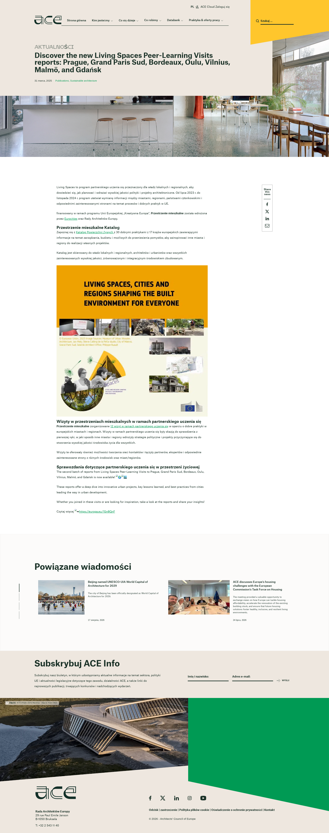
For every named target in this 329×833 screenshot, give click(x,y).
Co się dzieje (127, 20)
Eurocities (70, 218)
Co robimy (151, 20)
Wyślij (285, 680)
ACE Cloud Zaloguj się (215, 7)
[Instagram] (190, 798)
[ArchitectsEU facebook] (150, 798)
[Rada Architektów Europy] (55, 792)
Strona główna (76, 20)
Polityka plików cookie (194, 810)
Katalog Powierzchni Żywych (95, 232)
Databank (173, 20)
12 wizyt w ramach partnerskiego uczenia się (139, 426)
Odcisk (153, 810)
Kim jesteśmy (101, 20)
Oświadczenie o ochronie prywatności (236, 810)
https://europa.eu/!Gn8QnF (97, 511)
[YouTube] (203, 798)
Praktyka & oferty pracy (204, 20)
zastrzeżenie (168, 810)
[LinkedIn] (176, 798)
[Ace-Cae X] (162, 798)
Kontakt (269, 810)
